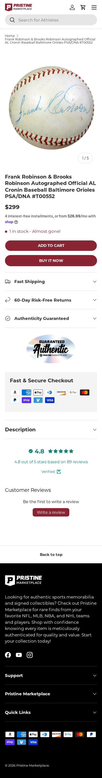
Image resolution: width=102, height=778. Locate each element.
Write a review (51, 512)
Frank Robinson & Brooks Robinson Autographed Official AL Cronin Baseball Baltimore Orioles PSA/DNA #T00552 (50, 41)
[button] (83, 7)
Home (10, 35)
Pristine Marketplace (32, 765)
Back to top (51, 554)
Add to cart (51, 245)
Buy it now (51, 260)
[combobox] (51, 19)
